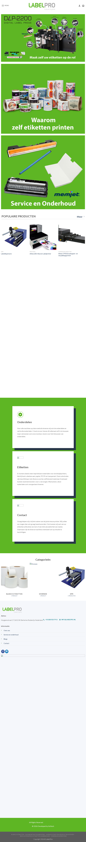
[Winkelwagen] (83, 5)
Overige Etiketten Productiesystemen (60, 834)
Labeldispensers (6, 254)
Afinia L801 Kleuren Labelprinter (40, 254)
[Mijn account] (79, 5)
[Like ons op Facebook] (3, 651)
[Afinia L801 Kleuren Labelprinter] (43, 236)
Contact (6, 643)
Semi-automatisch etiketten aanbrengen (35, 836)
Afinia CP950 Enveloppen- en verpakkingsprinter (68, 255)
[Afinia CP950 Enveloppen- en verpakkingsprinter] (71, 236)
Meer (80, 216)
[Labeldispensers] (14, 236)
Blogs (5, 639)
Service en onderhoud (11, 635)
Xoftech (51, 826)
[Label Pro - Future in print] (43, 5)
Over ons (7, 630)
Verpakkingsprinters (59, 836)
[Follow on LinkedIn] (6, 651)
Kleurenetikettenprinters (35, 834)
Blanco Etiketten (17, 834)
